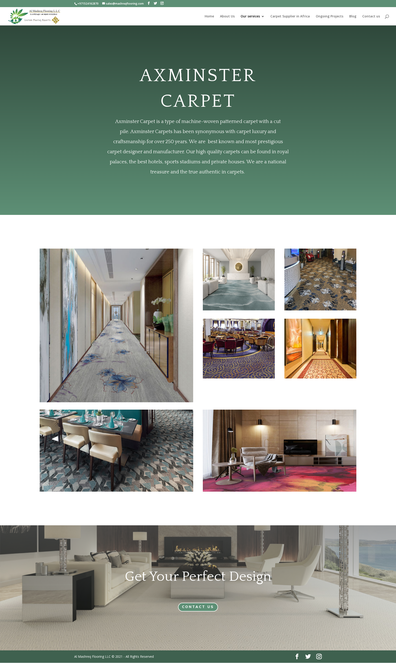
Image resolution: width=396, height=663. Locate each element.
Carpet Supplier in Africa (290, 16)
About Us (227, 16)
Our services (250, 16)
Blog (352, 16)
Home (209, 16)
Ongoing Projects (329, 16)
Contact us (371, 16)
